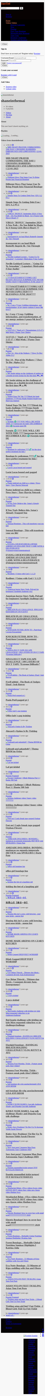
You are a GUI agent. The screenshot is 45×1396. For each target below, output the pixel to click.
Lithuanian (32, 1370)
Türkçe (31, 1391)
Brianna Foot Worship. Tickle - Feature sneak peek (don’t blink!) (22, 1071)
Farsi (30, 1357)
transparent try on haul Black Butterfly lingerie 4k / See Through (23, 244)
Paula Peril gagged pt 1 (17, 700)
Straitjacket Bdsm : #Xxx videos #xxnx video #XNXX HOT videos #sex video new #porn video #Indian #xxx (25, 1199)
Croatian (31, 1350)
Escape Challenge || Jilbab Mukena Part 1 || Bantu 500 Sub (23, 786)
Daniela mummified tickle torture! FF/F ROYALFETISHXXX (22, 1175)
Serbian (31, 1382)
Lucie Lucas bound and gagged (21, 472)
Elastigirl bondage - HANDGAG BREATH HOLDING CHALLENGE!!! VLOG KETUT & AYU (24, 1049)
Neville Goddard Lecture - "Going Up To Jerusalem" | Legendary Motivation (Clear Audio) (25, 266)
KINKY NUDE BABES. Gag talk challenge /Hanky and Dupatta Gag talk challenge (23, 1113)
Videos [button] (8, 23)
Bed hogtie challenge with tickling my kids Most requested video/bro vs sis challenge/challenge (24, 1022)
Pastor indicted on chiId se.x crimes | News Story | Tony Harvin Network (23, 491)
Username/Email (7, 58)
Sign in (8, 14)
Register (9, 17)
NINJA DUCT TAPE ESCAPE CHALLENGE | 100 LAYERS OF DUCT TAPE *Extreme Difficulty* (23, 661)
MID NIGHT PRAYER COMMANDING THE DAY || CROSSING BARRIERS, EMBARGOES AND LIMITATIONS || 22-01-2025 (24, 163)
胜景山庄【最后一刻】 (17, 902)
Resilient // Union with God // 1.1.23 (23, 578)
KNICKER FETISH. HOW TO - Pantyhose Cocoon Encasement (22, 637)
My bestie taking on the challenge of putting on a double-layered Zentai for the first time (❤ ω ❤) (25, 383)
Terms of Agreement (13, 1324)
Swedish (31, 1389)
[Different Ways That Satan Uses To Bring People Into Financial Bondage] (25, 179)
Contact (9, 1322)
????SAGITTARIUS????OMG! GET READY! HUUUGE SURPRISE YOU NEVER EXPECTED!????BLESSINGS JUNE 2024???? (24, 290)
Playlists (9, 115)
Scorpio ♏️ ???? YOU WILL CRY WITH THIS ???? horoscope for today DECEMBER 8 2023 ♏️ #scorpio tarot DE (25, 434)
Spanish (31, 1387)
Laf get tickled (13, 767)
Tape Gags (15, 36)
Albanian (31, 1340)
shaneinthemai (13, 173)
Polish (30, 1374)
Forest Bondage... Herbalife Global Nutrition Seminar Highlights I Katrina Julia (23, 1245)
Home (8, 21)
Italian (30, 1367)
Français (31, 1359)
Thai (30, 1393)
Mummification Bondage (20, 33)
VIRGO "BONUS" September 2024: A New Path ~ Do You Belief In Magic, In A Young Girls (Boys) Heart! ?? (24, 225)
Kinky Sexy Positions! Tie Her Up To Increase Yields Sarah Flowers (24, 1135)
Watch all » (10, 1315)
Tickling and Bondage (19, 40)
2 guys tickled (12, 1000)
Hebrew (31, 1365)
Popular (13, 29)
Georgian (31, 1361)
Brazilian (31, 1346)
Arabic (30, 1344)
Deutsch (31, 1355)
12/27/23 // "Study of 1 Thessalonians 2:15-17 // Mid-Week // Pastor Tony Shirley (24, 339)
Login (4, 63)
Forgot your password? (14, 63)
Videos (8, 113)
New (12, 27)
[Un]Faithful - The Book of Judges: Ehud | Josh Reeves (23, 683)
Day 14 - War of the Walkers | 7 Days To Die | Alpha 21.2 (24, 361)
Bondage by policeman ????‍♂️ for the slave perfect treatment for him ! (25, 457)
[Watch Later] (13, 145)
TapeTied (5, 3)
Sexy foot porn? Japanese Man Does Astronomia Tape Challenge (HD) (24, 1155)
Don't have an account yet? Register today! (17, 54)
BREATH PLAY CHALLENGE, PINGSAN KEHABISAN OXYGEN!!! (25, 617)
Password (4, 60)
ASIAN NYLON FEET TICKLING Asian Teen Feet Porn (23, 1287)
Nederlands (32, 1372)
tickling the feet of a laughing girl (22, 886)
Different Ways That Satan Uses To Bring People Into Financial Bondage (24, 185)
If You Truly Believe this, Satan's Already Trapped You (22, 511)
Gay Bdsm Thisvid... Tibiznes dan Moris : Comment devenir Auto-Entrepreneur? (22, 982)
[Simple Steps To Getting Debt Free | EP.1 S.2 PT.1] (25, 198)
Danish (31, 1353)
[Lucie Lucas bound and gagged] (19, 468)
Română (31, 1378)
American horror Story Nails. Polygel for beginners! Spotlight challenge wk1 (25, 597)
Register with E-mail (9, 75)
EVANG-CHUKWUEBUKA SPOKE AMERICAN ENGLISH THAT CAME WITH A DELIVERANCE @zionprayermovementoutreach (24, 559)
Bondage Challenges (18, 38)
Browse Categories (18, 25)
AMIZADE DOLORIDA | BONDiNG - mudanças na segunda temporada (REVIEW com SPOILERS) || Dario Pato (25, 851)
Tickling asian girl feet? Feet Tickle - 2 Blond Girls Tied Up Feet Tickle (24, 1307)
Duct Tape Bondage (18, 31)
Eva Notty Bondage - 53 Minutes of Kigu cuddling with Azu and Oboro (23, 1266)
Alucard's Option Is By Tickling (21, 731)
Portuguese (32, 1376)
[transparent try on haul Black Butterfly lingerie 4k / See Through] (25, 239)
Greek (30, 1363)
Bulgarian (32, 1348)
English (34, 1336)
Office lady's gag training (18, 715)
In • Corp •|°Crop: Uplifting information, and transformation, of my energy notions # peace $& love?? (24, 317)
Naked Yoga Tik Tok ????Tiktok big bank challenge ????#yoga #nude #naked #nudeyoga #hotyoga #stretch (24, 408)
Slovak (31, 1384)
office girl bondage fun (17, 871)
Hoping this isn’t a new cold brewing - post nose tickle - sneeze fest (24, 921)
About (8, 117)
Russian (31, 1380)
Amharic (31, 1342)
